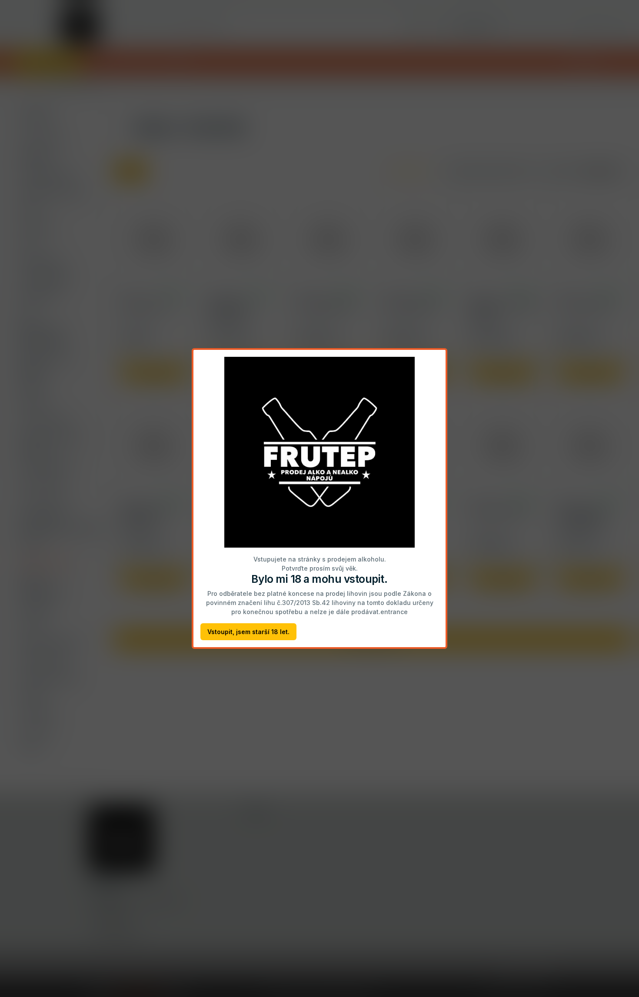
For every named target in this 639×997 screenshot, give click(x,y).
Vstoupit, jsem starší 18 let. (248, 631)
